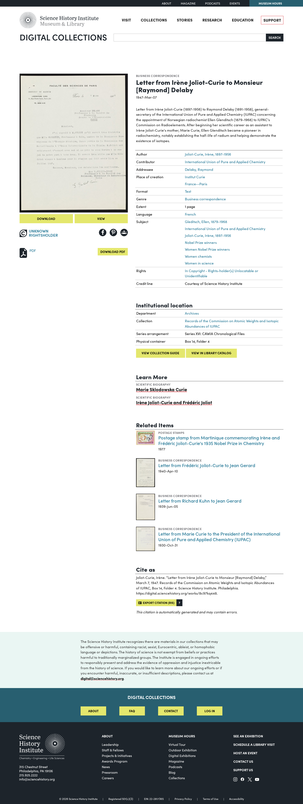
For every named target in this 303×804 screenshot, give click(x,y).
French (190, 214)
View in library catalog (211, 353)
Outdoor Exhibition (183, 750)
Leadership (110, 744)
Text (188, 191)
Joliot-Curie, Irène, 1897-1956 (208, 154)
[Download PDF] (23, 252)
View (101, 218)
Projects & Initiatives (117, 755)
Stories (185, 19)
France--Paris (196, 184)
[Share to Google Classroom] (124, 232)
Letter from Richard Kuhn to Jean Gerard (199, 500)
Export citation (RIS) (158, 603)
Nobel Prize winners (201, 242)
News (106, 767)
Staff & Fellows (113, 750)
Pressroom (110, 772)
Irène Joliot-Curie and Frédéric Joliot (174, 402)
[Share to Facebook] (102, 232)
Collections (154, 19)
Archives (192, 313)
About (166, 3)
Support (272, 20)
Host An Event (245, 753)
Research (212, 19)
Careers (108, 778)
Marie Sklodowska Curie (161, 389)
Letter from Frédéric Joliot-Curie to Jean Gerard (206, 465)
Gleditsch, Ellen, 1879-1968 (206, 221)
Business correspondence (157, 76)
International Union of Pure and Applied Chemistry (225, 161)
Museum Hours (270, 3)
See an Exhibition (248, 736)
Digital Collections (63, 37)
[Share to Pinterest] (113, 232)
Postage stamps (171, 433)
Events (235, 3)
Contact (171, 711)
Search (275, 37)
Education (243, 19)
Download (46, 218)
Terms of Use (210, 799)
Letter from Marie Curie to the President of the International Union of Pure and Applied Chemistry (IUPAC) (219, 536)
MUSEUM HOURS (182, 736)
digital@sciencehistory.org (102, 678)
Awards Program (114, 761)
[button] (179, 602)
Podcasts (212, 3)
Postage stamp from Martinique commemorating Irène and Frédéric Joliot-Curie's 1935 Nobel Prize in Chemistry (219, 440)
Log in (209, 711)
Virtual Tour (177, 744)
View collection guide (160, 353)
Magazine (188, 3)
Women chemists (198, 256)
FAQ (132, 711)
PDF (32, 250)
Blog (172, 772)
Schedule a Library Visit (254, 744)
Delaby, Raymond (199, 169)
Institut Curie (195, 177)
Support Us (243, 769)
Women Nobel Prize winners (207, 249)
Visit (126, 19)
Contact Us (243, 761)
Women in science (199, 263)
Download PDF (112, 251)
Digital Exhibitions (182, 755)
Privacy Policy (183, 799)
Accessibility (236, 799)
